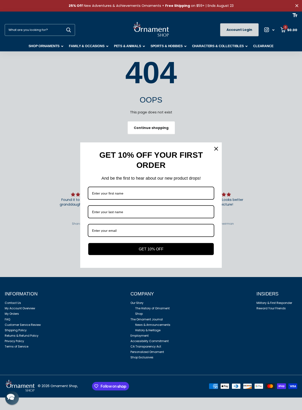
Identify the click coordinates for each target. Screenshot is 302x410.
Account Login (239, 29)
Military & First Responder (274, 303)
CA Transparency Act (145, 346)
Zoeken (68, 30)
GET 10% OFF (151, 249)
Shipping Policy (16, 330)
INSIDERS (267, 293)
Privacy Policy (14, 341)
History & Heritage (147, 330)
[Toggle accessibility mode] (295, 15)
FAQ (7, 319)
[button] (12, 398)
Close (297, 6)
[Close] (216, 148)
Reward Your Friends (271, 308)
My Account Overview (20, 308)
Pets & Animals (127, 46)
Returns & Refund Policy (21, 336)
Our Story (136, 303)
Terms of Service (16, 346)
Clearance (263, 46)
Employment (139, 336)
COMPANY (142, 293)
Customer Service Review (23, 325)
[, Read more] (269, 30)
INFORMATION (21, 293)
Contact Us (13, 303)
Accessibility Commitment (149, 341)
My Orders (12, 314)
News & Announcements (152, 325)
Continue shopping (151, 127)
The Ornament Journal (146, 319)
